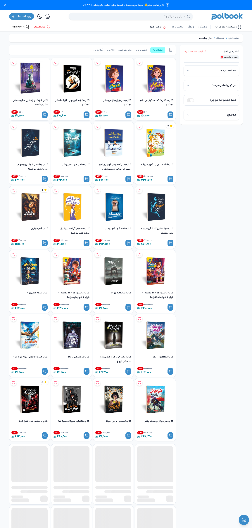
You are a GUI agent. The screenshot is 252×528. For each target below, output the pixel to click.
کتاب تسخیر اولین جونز (118, 421)
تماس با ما (178, 27)
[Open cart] (47, 16)
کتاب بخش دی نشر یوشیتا (75, 164)
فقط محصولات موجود (223, 100)
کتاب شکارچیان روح (37, 293)
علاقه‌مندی (40, 27)
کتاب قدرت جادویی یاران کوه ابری (30, 357)
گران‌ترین (98, 50)
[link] (233, 38)
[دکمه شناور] (244, 520)
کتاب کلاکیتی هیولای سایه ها (73, 421)
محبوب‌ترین (141, 50)
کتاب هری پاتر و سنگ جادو (158, 421)
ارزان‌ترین (110, 50)
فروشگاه (203, 27)
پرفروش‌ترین (125, 50)
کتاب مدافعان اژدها (163, 357)
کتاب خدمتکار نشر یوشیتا (117, 228)
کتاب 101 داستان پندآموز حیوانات (156, 164)
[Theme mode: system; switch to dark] (40, 16)
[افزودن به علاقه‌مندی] (139, 62)
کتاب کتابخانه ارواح (121, 293)
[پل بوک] (227, 16)
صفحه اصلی (233, 38)
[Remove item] (221, 57)
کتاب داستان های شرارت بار (33, 421)
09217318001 (18, 27)
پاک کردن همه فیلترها (195, 51)
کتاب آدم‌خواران (39, 228)
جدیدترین (158, 50)
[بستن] (5, 5)
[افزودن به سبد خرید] (170, 114)
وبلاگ (191, 27)
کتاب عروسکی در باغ (78, 357)
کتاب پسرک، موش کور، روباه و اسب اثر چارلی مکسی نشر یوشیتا (115, 169)
